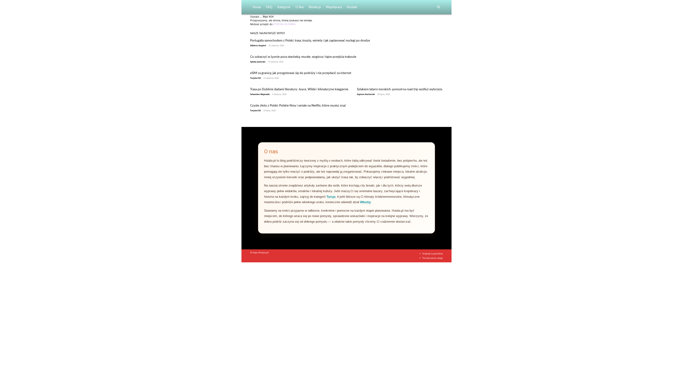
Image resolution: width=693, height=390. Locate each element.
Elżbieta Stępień (258, 45)
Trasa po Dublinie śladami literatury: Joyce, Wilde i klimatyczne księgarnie (299, 89)
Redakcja (315, 7)
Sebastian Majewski (260, 94)
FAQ (269, 7)
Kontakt (352, 7)
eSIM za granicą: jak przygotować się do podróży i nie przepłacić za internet (300, 73)
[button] (438, 7)
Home (257, 7)
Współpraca (334, 7)
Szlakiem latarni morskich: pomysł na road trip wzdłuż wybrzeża (399, 89)
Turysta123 (255, 78)
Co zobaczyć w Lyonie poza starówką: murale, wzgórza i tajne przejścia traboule (303, 56)
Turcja (330, 196)
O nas (299, 7)
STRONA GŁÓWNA (284, 24)
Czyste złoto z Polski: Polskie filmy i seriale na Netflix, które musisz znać (298, 105)
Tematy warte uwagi (432, 257)
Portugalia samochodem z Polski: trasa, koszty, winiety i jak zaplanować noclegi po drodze (310, 40)
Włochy (365, 202)
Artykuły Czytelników (432, 253)
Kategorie (283, 7)
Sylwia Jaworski (257, 61)
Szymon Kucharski (366, 94)
